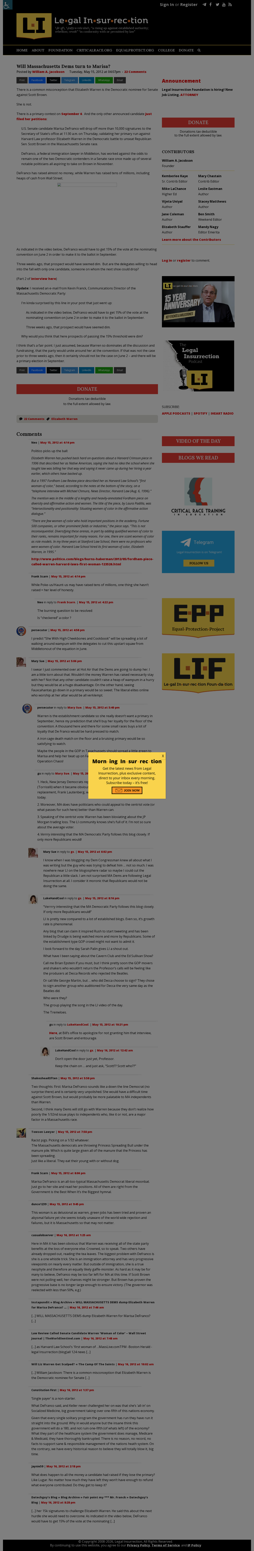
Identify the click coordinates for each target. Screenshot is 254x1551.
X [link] (163, 755)
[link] (127, 756)
